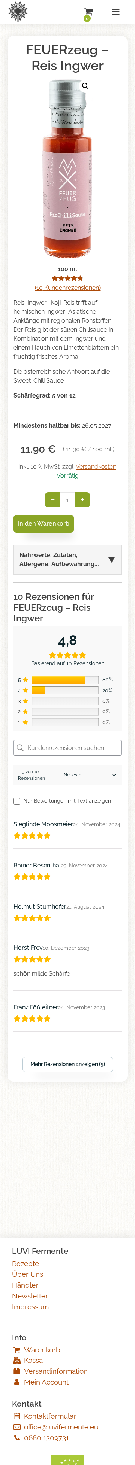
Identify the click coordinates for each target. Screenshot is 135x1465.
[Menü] (115, 12)
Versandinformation (56, 1371)
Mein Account (46, 1382)
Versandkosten (96, 466)
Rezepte (25, 1263)
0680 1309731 (46, 1438)
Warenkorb (42, 1350)
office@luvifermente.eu (61, 1427)
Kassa (33, 1360)
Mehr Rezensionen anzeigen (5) (67, 1064)
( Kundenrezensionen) (67, 287)
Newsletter (30, 1296)
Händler (25, 1285)
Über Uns (27, 1274)
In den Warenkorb (43, 523)
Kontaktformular (50, 1416)
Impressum (30, 1307)
